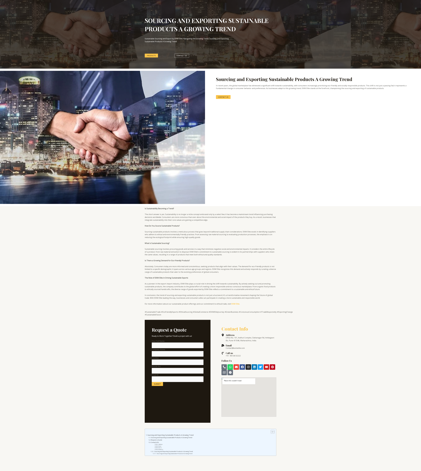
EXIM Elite (235, 304)
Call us (229, 353)
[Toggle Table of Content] (271, 432)
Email (229, 345)
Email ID (155, 375)
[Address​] (222, 335)
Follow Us (161, 449)
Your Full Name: (158, 341)
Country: (155, 358)
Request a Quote (156, 440)
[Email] (222, 345)
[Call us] (222, 353)
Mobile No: (156, 366)
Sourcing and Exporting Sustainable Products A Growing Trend (170, 435)
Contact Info (155, 442)
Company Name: (158, 349)
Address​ (230, 335)
